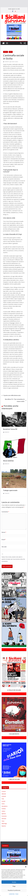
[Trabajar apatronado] (14, 474)
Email (4, 544)
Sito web (4, 551)
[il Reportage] (19, 3)
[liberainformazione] (3, 5)
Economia (4, 820)
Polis (3, 803)
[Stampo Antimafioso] (2, 7)
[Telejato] (6, 7)
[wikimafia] (13, 7)
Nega (14, 886)
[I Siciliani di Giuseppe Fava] (18, 7)
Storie (10, 56)
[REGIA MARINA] (14, 443)
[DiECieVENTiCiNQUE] (5, 3)
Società (3, 805)
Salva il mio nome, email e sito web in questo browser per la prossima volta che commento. (13, 563)
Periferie (4, 813)
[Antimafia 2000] (3, 1)
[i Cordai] (13, 3)
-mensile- (5, 56)
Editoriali (4, 798)
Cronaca (4, 795)
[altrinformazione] (6, 10)
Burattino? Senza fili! (10, 433)
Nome (4, 536)
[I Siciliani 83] (24, 7)
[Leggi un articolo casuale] (24, 47)
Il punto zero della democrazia (12, 399)
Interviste (4, 823)
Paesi (3, 825)
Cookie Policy (12, 894)
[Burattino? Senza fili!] (14, 417)
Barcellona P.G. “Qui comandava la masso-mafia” (15, 404)
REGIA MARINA (8, 465)
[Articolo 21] (15, 1)
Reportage (4, 828)
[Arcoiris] (9, 1)
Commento (5, 516)
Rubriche (4, 830)
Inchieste (4, 800)
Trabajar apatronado (10, 495)
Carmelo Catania (14, 66)
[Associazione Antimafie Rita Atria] (17, 5)
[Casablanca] (19, 1)
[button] (26, 867)
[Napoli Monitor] (9, 5)
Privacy (16, 894)
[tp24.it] (10, 7)
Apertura (4, 818)
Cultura (3, 815)
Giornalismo (4, 810)
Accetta (14, 882)
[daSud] (23, 1)
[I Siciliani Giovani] (3, 47)
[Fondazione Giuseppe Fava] (15, 7)
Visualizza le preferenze (14, 890)
